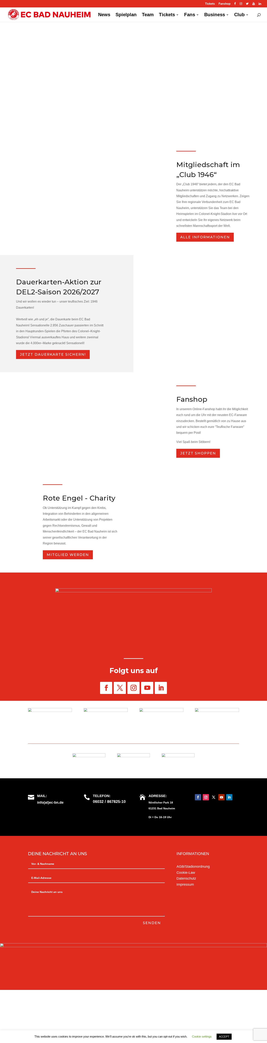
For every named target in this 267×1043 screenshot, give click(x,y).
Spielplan (126, 15)
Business (214, 15)
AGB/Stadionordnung (193, 866)
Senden (152, 923)
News (104, 15)
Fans (189, 15)
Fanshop (224, 3)
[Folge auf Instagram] (133, 688)
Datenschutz (186, 878)
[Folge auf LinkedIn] (161, 688)
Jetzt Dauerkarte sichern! (53, 354)
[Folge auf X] (120, 688)
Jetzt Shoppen (198, 453)
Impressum (185, 884)
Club (239, 15)
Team (148, 15)
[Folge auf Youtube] (147, 688)
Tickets (210, 3)
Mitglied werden (68, 555)
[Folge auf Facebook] (106, 688)
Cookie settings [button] (202, 1036)
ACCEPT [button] (224, 1036)
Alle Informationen (205, 237)
